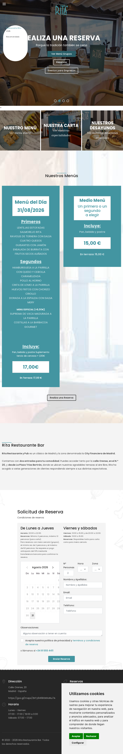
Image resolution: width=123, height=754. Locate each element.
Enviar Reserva (61, 659)
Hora (80, 563)
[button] (55, 101)
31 (33, 615)
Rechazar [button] (91, 736)
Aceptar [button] (76, 736)
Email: (66, 592)
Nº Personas (68, 565)
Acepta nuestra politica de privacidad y (62, 642)
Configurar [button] (78, 742)
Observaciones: (29, 627)
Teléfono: (68, 605)
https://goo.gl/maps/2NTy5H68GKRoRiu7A (31, 698)
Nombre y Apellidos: (75, 579)
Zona (95, 563)
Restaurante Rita (13, 28)
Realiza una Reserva (61, 397)
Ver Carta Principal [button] (61, 62)
